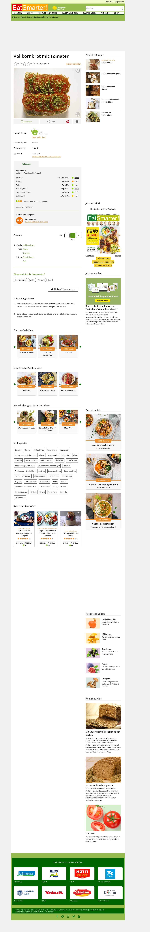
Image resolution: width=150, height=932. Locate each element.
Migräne (18, 481)
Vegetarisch (64, 450)
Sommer (18, 13)
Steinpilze (106, 679)
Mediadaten (40, 912)
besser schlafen (31, 460)
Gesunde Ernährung (47, 13)
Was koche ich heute (26, 428)
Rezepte (30, 13)
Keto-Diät (68, 353)
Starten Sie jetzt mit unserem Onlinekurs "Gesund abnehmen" (102, 308)
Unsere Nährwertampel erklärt (35, 201)
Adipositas (66, 455)
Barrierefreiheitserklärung (25, 912)
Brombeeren (107, 649)
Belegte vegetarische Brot (25, 455)
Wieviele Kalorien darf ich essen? (46, 156)
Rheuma (64, 481)
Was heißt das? (39, 137)
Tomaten (90, 833)
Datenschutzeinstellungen (78, 910)
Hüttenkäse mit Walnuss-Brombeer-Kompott (24, 533)
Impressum (53, 910)
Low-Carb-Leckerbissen (103, 445)
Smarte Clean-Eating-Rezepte (103, 484)
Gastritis (41, 471)
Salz (24, 261)
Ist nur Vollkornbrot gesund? (100, 785)
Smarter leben (89, 13)
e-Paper (118, 256)
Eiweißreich (26, 390)
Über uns (18, 910)
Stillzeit (34, 492)
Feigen (104, 664)
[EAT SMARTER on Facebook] (57, 916)
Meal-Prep (68, 428)
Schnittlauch (28, 257)
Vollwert (41, 455)
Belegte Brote (20, 497)
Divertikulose (72, 460)
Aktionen (105, 13)
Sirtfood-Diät (39, 450)
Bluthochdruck (46, 460)
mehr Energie (67, 476)
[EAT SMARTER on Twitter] (73, 916)
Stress (42, 492)
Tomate (26, 253)
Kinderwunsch (39, 476)
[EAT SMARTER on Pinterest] (62, 916)
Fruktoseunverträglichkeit (25, 471)
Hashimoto (26, 476)
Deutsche (63, 492)
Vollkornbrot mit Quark (110, 74)
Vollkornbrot (28, 245)
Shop (116, 13)
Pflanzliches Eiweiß (47, 390)
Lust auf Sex (53, 476)
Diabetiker (60, 460)
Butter (26, 249)
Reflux (55, 481)
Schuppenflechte (59, 487)
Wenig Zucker (53, 455)
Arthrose (18, 460)
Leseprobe (90, 256)
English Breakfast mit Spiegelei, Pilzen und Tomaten (47, 533)
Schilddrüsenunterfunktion (25, 487)
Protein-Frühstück (68, 390)
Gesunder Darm (54, 471)
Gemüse (18, 450)
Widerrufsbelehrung (96, 910)
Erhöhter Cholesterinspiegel (49, 466)
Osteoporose (44, 481)
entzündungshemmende (24, 466)
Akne (75, 455)
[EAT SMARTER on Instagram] (68, 916)
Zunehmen (52, 492)
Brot (73, 239)
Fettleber (66, 466)
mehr (77, 178)
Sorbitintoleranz (21, 492)
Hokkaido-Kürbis (109, 619)
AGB (46, 910)
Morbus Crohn (30, 481)
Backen (27, 450)
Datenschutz (62, 910)
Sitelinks (34, 910)
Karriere (26, 910)
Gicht (17, 476)
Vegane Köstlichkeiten (103, 523)
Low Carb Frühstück (26, 353)
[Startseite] (30, 7)
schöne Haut (44, 487)
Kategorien (50, 912)
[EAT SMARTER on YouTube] (79, 916)
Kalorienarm (52, 450)
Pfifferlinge (106, 634)
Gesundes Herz (70, 471)
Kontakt (41, 910)
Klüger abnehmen (70, 13)
